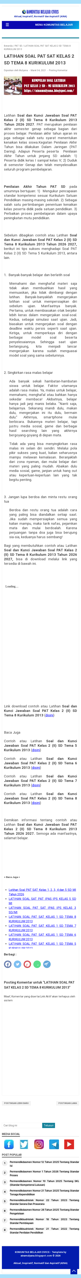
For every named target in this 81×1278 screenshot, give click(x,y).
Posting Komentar (58, 70)
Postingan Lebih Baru (16, 1103)
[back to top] (73, 1271)
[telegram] (47, 964)
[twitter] (17, 964)
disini (49, 715)
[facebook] (7, 964)
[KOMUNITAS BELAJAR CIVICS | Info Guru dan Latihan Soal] (40, 12)
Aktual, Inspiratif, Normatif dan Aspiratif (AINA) (40, 1263)
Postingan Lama (67, 1103)
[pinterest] (27, 964)
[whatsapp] (37, 964)
